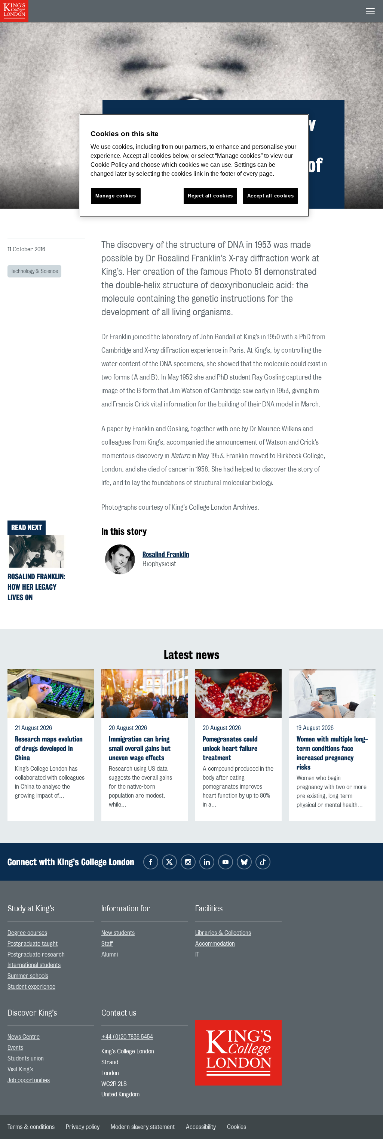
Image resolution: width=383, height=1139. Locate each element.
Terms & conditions (31, 1127)
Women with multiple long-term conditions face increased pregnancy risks (332, 753)
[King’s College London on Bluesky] (244, 861)
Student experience (31, 987)
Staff (107, 944)
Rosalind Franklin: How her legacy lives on (36, 587)
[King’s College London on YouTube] (225, 861)
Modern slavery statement (143, 1127)
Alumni (109, 955)
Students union (25, 1059)
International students (34, 965)
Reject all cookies (210, 196)
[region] (194, 166)
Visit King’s (20, 1069)
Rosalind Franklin (166, 554)
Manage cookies (115, 196)
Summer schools (27, 976)
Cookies (236, 1127)
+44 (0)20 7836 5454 (127, 1037)
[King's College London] (238, 1046)
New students (118, 933)
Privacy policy (82, 1127)
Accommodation (215, 944)
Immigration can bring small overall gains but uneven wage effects (140, 748)
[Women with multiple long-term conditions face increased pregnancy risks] (332, 693)
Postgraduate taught (32, 944)
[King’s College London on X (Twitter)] (169, 861)
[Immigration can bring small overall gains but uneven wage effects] (144, 693)
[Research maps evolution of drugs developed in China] (50, 693)
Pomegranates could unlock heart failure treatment (230, 748)
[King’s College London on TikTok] (262, 861)
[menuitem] (50, 933)
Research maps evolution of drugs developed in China (49, 748)
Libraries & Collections (223, 933)
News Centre (23, 1037)
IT (197, 955)
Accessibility (201, 1127)
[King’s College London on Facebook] (150, 861)
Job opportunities (28, 1080)
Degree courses (27, 933)
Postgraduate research (36, 955)
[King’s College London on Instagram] (188, 861)
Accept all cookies (270, 196)
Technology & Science (34, 271)
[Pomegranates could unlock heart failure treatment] (238, 693)
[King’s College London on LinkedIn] (206, 861)
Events (15, 1048)
